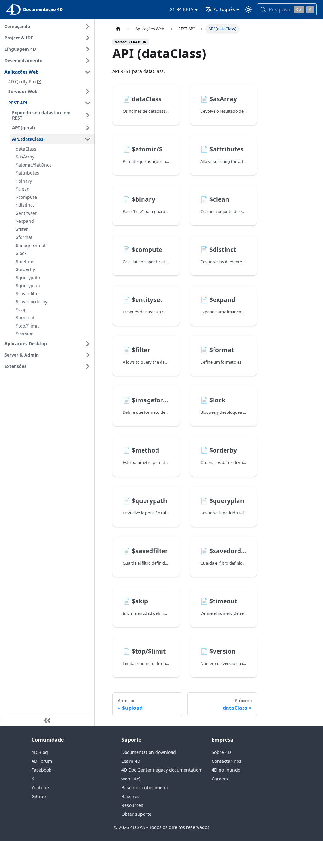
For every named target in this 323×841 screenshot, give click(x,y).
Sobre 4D (221, 752)
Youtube (40, 788)
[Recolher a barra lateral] (47, 720)
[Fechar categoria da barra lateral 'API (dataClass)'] (88, 139)
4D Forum (42, 761)
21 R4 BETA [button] (181, 9)
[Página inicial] (118, 29)
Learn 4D (130, 761)
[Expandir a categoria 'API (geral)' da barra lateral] (88, 128)
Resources (132, 805)
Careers (220, 779)
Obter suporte (136, 814)
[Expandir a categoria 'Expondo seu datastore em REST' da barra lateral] (88, 115)
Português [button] (224, 9)
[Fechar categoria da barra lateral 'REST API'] (88, 103)
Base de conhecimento (145, 788)
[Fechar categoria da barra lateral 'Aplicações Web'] (88, 72)
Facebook (41, 770)
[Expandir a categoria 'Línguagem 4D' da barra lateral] (88, 49)
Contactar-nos (226, 761)
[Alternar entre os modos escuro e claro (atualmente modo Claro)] (248, 9)
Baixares (130, 796)
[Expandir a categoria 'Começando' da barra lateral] (88, 26)
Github (39, 796)
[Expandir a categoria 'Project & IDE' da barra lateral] (88, 38)
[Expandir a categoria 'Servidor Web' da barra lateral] (88, 91)
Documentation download (148, 752)
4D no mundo (226, 770)
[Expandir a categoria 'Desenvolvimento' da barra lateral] (88, 61)
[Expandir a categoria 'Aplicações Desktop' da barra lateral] (88, 344)
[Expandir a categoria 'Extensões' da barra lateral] (88, 366)
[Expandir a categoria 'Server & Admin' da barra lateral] (88, 355)
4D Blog (40, 752)
